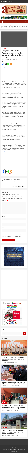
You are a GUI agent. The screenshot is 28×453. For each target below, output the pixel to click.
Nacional (4, 338)
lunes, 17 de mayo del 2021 (7, 59)
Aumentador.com (14, 451)
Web (3, 227)
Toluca (4, 48)
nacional (4, 354)
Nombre (4, 216)
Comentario (5, 200)
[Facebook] (3, 64)
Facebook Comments (15, 194)
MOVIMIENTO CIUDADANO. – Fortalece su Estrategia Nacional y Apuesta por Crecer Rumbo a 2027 (13, 359)
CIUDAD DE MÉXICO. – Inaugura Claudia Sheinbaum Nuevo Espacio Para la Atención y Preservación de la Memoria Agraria (13, 407)
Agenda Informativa (14, 449)
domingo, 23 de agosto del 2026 (8, 385)
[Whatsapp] (8, 64)
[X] (6, 64)
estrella (15, 59)
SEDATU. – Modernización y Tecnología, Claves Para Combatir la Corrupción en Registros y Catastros (13, 432)
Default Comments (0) (6, 194)
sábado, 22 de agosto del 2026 (8, 410)
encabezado (8, 173)
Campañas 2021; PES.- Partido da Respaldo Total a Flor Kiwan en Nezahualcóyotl (14, 180)
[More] (11, 64)
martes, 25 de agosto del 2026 (8, 362)
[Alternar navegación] (2, 21)
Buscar (24, 333)
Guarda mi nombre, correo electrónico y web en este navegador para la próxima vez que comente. (13, 235)
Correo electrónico (6, 222)
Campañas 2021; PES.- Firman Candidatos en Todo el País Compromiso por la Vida (13, 185)
